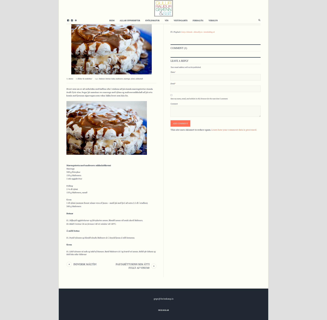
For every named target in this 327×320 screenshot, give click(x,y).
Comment (174, 103)
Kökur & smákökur (85, 78)
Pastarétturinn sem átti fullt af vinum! (133, 266)
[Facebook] (68, 20)
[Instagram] (72, 20)
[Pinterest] (75, 20)
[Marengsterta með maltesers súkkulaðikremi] (111, 46)
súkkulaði (139, 78)
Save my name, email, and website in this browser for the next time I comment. (199, 98)
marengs (127, 78)
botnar (108, 78)
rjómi (133, 78)
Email (173, 83)
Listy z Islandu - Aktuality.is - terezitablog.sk (198, 32)
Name (173, 72)
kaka (113, 78)
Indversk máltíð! (85, 264)
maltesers (119, 78)
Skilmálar (163, 310)
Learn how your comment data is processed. (234, 129)
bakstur (102, 78)
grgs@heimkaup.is (163, 298)
